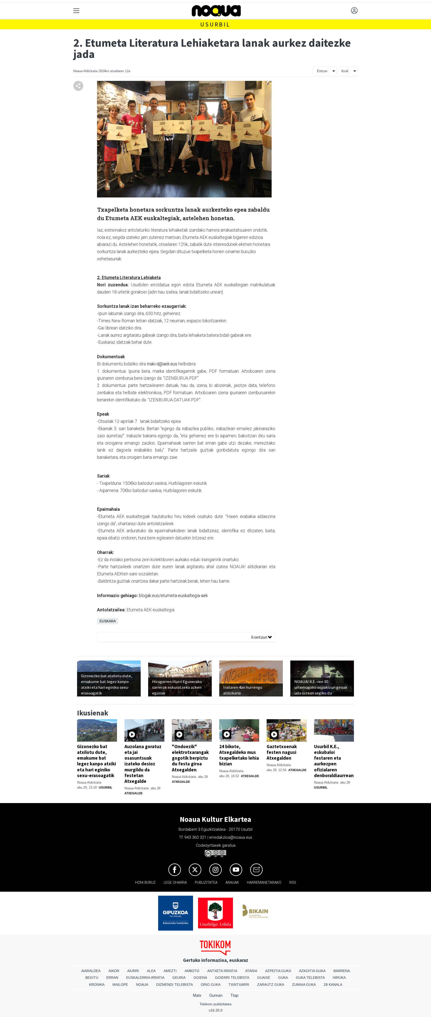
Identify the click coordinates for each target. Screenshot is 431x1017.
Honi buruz (145, 882)
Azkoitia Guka (312, 971)
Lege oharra (175, 882)
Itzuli (344, 71)
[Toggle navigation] (76, 10)
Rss (292, 882)
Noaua (142, 985)
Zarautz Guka (270, 985)
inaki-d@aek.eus (162, 363)
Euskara (108, 621)
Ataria (251, 971)
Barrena (341, 971)
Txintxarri (238, 985)
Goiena (200, 978)
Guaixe (263, 978)
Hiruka (339, 978)
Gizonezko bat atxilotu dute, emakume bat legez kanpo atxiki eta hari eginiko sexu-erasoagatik (96, 760)
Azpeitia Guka (278, 971)
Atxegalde (133, 793)
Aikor (113, 971)
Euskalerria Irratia (145, 978)
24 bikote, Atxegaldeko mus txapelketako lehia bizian (239, 755)
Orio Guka (210, 985)
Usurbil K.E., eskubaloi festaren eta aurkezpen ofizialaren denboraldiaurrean (334, 760)
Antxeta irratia (222, 971)
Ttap (234, 995)
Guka (283, 978)
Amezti (170, 971)
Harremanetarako (264, 882)
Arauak (232, 882)
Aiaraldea (91, 971)
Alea (151, 971)
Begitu (91, 978)
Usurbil (215, 24)
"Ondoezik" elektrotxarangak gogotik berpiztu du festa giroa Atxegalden (190, 757)
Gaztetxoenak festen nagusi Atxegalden (282, 752)
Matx (197, 995)
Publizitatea (206, 882)
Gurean (215, 995)
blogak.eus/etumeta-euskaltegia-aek (173, 595)
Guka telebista (310, 978)
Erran (112, 978)
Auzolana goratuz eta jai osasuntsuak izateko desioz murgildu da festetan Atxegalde (142, 763)
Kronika (97, 985)
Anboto (192, 971)
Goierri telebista (232, 978)
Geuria (179, 978)
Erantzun (259, 637)
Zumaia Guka (304, 985)
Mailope (120, 985)
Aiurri (133, 971)
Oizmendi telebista (174, 985)
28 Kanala (333, 985)
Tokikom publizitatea (215, 1004)
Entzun (322, 71)
